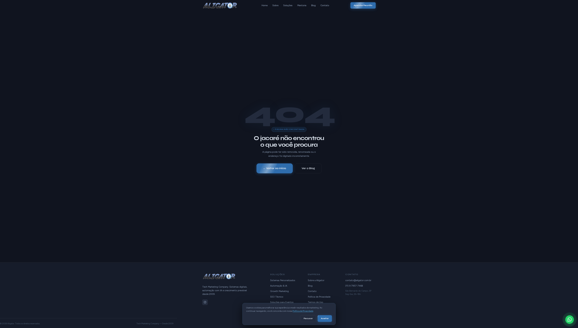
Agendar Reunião (363, 5)
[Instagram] (205, 302)
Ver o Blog (308, 168)
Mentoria (301, 5)
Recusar (308, 318)
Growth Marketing (279, 291)
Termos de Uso (315, 302)
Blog (313, 5)
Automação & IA (278, 285)
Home (264, 5)
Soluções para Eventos (282, 302)
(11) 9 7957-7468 (354, 285)
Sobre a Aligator (316, 280)
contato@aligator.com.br (358, 280)
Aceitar (325, 318)
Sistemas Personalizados (282, 280)
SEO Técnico (276, 296)
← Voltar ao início (274, 168)
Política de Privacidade (319, 296)
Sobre (275, 5)
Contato (324, 5)
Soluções (287, 5)
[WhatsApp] (569, 319)
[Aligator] (221, 5)
